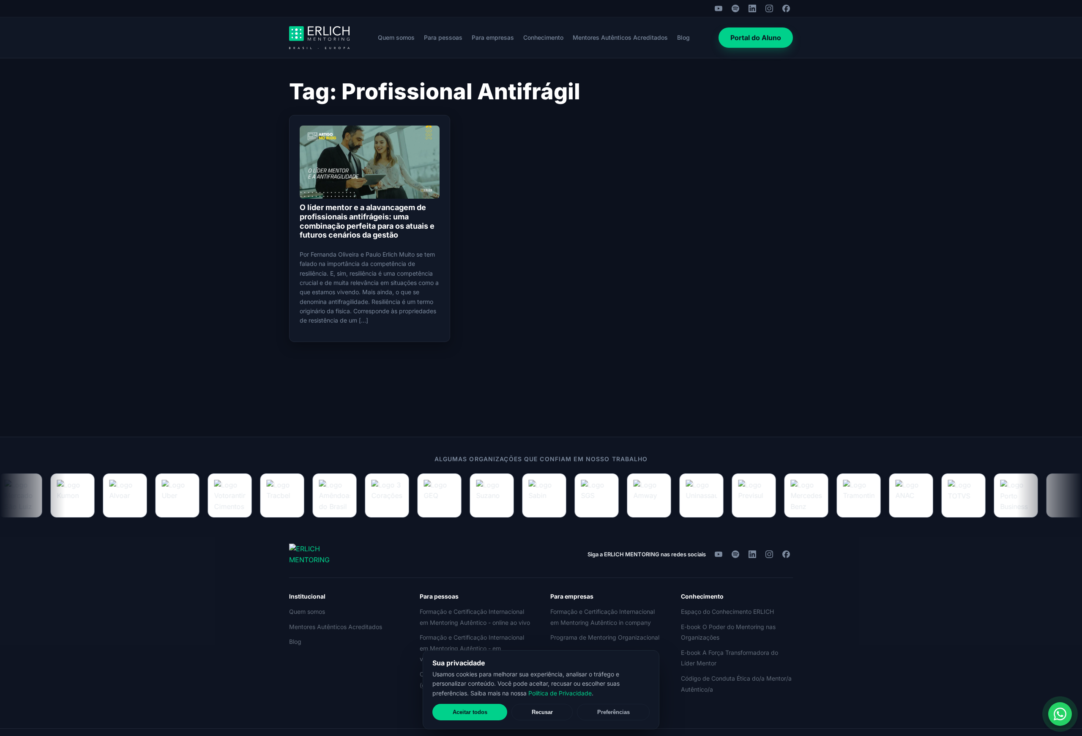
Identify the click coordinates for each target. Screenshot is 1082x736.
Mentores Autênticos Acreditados (620, 37)
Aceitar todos (470, 712)
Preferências (613, 712)
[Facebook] (786, 8)
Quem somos (396, 37)
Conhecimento (543, 37)
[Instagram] (769, 8)
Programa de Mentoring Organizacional (604, 637)
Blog (683, 37)
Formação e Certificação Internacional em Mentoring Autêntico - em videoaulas (472, 648)
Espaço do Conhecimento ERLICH (727, 611)
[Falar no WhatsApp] (1060, 714)
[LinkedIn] (752, 8)
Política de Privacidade (560, 693)
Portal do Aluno (755, 37)
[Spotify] (735, 8)
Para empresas (493, 37)
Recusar (542, 712)
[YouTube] (718, 8)
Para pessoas (443, 37)
